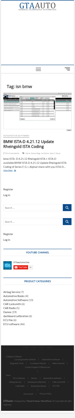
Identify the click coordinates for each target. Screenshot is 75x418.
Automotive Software (16, 135)
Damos (7, 312)
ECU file (8, 320)
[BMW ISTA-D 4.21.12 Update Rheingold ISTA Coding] (37, 112)
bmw (28, 153)
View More (12, 171)
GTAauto (8, 400)
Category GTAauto (14, 356)
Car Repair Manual (38, 363)
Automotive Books (14, 296)
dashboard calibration (15, 316)
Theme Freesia (33, 401)
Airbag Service (11, 292)
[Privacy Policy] (49, 347)
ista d (52, 153)
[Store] (34, 347)
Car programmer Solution (25, 359)
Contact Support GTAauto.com (37, 367)
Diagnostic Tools (17, 363)
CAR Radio (9, 308)
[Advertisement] (37, 38)
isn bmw (45, 153)
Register (8, 189)
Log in (6, 195)
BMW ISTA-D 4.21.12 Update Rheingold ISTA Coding (28, 144)
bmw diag (35, 153)
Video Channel (58, 363)
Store (8, 375)
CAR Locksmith (12, 304)
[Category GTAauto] (26, 347)
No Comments (12, 153)
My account (28, 394)
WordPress (46, 401)
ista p (57, 153)
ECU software (11, 324)
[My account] (41, 347)
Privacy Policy (46, 394)
